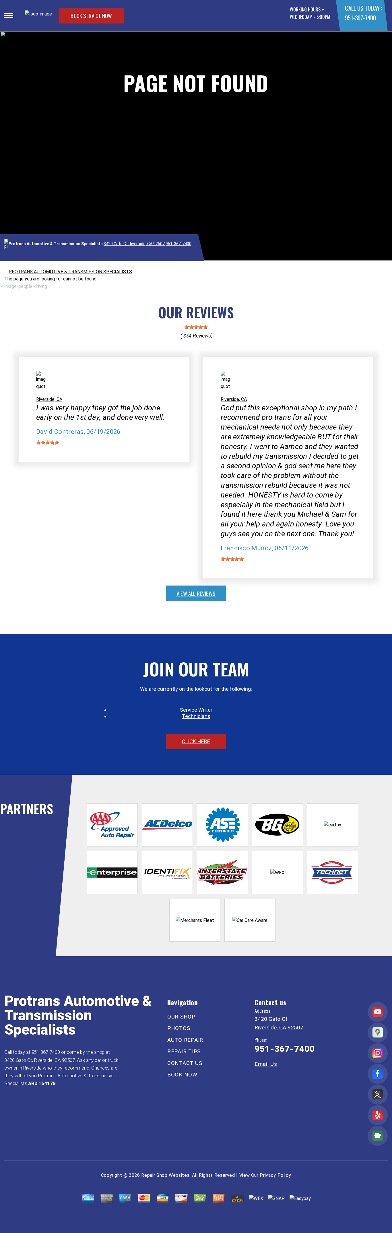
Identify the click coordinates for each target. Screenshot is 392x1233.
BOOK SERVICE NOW (91, 15)
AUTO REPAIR (185, 1040)
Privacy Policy (275, 1175)
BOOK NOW (182, 1074)
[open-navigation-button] (8, 15)
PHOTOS (178, 1028)
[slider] (196, 327)
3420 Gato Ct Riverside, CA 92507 (134, 243)
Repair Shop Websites (165, 1175)
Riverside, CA (49, 399)
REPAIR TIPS (184, 1051)
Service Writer (196, 710)
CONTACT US (184, 1063)
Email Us (266, 1064)
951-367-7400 (360, 17)
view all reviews (196, 593)
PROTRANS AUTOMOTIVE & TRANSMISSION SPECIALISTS (70, 271)
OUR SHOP (181, 1016)
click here (196, 741)
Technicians (196, 716)
